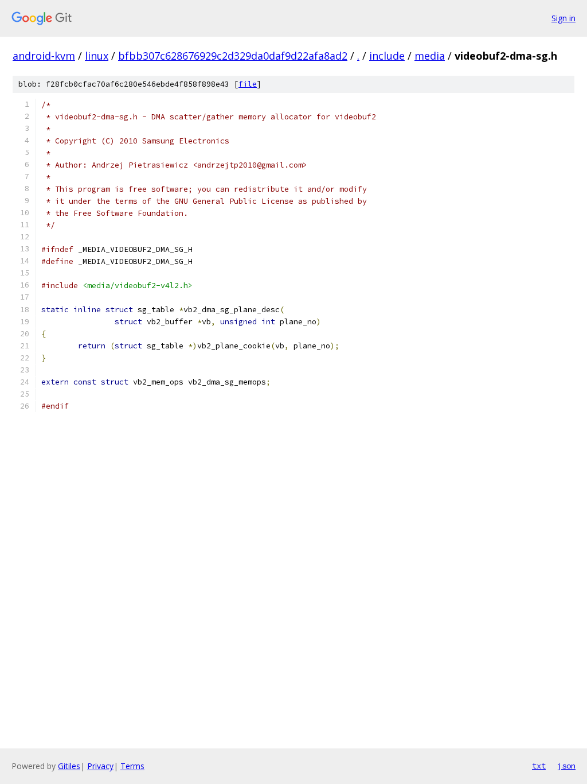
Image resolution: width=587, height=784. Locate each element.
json (566, 765)
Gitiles (69, 765)
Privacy (100, 765)
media (429, 56)
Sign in (563, 18)
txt (539, 765)
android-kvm (44, 56)
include (387, 56)
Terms (132, 765)
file (247, 84)
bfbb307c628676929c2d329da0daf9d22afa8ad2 (232, 56)
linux (96, 56)
